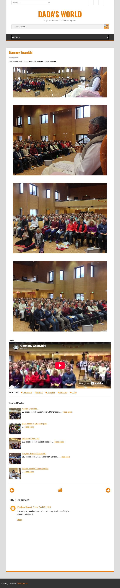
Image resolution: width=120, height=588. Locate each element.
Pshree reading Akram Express (35, 469)
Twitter (39, 392)
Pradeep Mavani (24, 507)
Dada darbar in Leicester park (34, 424)
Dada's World (60, 14)
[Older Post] (108, 490)
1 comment (13, 57)
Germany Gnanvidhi (20, 52)
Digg (74, 392)
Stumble (63, 392)
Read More (67, 412)
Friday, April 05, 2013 (42, 507)
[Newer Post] (12, 490)
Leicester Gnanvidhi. (31, 439)
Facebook (27, 392)
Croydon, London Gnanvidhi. (34, 454)
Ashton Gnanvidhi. (30, 409)
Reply (19, 520)
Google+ (51, 392)
